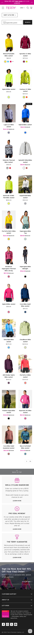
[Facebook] (3, 624)
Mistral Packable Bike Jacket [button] (8, 55)
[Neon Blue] (8, 61)
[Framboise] (11, 61)
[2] (30, 461)
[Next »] (26, 461)
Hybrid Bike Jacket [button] (8, 89)
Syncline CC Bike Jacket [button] (25, 55)
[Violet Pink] (25, 418)
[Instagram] (7, 624)
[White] (24, 168)
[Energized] (7, 168)
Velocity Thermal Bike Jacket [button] (9, 161)
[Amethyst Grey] (9, 132)
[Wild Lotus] (9, 312)
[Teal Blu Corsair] (25, 454)
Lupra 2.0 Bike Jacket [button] (9, 126)
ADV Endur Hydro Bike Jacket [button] (9, 376)
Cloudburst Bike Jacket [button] (25, 340)
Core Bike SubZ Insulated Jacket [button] (8, 447)
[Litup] (5, 61)
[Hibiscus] (25, 383)
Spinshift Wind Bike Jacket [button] (25, 161)
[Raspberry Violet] (9, 276)
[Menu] (3, 8)
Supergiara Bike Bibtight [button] (25, 267)
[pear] (25, 347)
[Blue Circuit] (9, 347)
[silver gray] (25, 203)
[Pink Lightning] (10, 168)
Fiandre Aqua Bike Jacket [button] (8, 411)
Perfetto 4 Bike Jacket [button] (25, 376)
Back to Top (17, 472)
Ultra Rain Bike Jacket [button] (9, 340)
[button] (32, 2)
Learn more (17, 500)
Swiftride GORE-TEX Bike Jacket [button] (8, 196)
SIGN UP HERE (26, 581)
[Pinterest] (15, 624)
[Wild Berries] (9, 383)
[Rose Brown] (9, 454)
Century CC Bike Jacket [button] (25, 90)
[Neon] (9, 203)
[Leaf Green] (24, 97)
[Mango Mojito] (9, 239)
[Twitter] (11, 624)
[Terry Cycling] (11, 8)
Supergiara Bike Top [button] (25, 232)
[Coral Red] (26, 168)
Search (27, 22)
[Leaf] (26, 61)
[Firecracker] (26, 97)
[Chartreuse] (9, 97)
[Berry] (24, 61)
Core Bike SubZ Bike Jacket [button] (25, 305)
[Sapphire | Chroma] (25, 132)
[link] (17, 489)
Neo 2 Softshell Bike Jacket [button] (25, 447)
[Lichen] (25, 239)
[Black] (25, 276)
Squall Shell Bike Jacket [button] (25, 196)
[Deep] (25, 312)
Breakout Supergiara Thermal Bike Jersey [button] (9, 268)
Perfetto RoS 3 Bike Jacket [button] (9, 232)
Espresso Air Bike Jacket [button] (25, 411)
